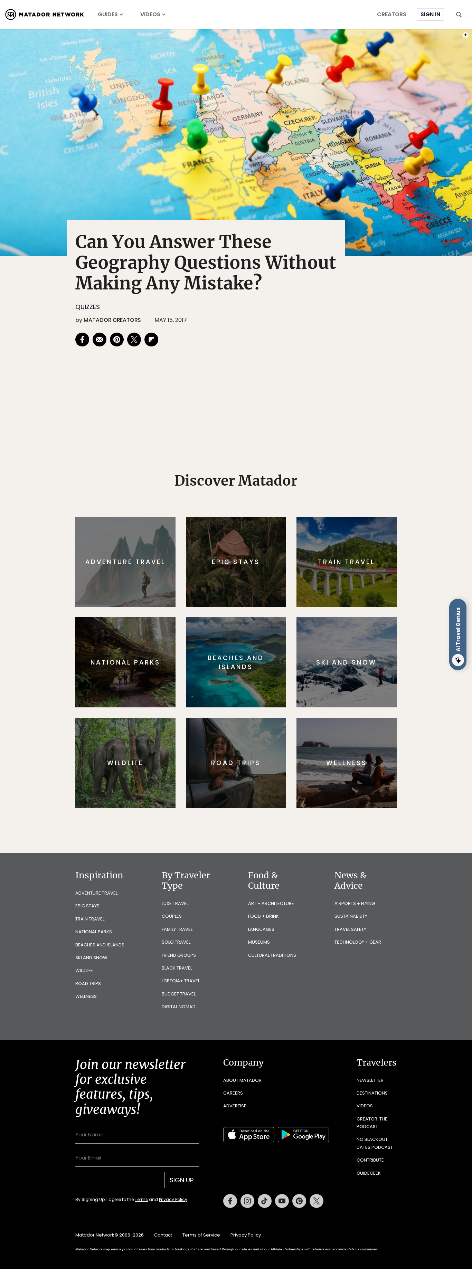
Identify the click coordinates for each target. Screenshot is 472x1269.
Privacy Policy (277, 681)
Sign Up (304, 664)
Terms (245, 681)
